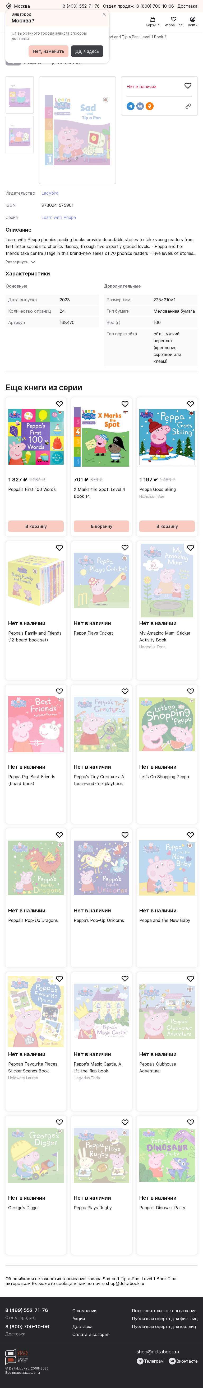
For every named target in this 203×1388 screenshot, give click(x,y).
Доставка (82, 1326)
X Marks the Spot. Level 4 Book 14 (99, 493)
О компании (84, 1310)
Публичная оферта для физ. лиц (165, 1318)
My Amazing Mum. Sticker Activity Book (164, 636)
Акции (78, 1318)
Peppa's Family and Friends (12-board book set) (35, 636)
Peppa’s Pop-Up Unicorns (99, 920)
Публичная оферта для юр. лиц (164, 1326)
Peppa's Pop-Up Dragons (33, 920)
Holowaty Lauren (23, 1078)
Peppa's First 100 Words (32, 489)
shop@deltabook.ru (158, 1351)
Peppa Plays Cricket (93, 633)
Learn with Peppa (58, 217)
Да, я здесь (87, 51)
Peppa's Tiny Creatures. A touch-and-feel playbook (99, 780)
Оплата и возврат (90, 1334)
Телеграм (154, 1361)
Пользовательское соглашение (164, 1310)
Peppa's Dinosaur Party (162, 1207)
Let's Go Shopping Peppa (164, 776)
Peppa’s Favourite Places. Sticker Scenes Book (33, 1067)
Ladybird (50, 193)
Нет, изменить (48, 51)
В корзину (36, 526)
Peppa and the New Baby (164, 920)
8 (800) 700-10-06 (155, 6)
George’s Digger (23, 1207)
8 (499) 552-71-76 (81, 6)
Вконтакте (187, 1361)
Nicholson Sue (151, 496)
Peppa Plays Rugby (93, 1207)
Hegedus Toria (152, 647)
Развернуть (17, 262)
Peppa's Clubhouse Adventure (157, 1067)
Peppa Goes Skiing (157, 489)
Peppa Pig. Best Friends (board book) (31, 780)
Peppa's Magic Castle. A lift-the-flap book (97, 1067)
